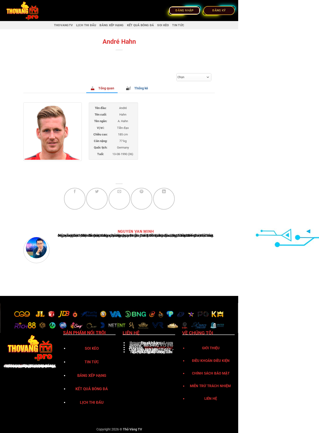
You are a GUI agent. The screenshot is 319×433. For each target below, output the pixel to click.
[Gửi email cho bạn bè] (119, 198)
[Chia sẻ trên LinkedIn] (164, 198)
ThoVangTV (15, 366)
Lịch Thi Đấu (86, 25)
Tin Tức (178, 25)
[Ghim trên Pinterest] (141, 198)
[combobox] (194, 77)
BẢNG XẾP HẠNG (111, 25)
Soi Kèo (163, 25)
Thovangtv (63, 25)
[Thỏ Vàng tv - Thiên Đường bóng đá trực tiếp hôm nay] (27, 10)
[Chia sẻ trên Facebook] (74, 198)
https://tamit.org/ (159, 347)
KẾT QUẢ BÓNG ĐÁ (140, 25)
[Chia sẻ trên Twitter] (97, 198)
